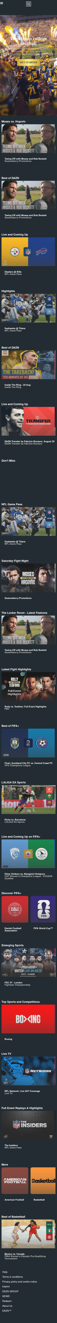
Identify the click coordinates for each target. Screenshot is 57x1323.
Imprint (6, 1286)
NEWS (6, 1296)
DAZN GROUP (10, 1291)
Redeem (7, 1301)
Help (4, 1272)
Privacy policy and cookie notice (19, 1281)
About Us (7, 1306)
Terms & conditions (12, 1276)
